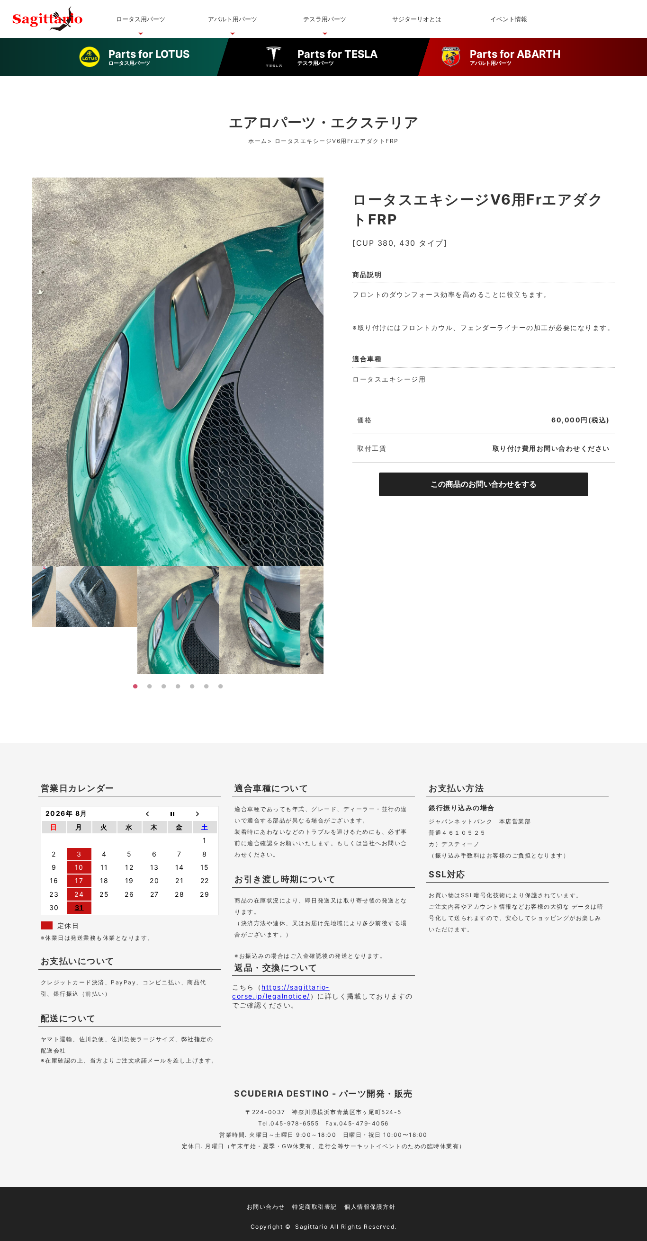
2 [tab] (149, 686)
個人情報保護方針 (369, 1206)
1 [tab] (135, 686)
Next (330, 623)
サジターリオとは (416, 19)
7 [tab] (220, 686)
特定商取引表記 (314, 1206)
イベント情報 (508, 19)
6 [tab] (206, 686)
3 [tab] (164, 686)
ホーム (258, 140)
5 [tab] (192, 686)
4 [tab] (178, 686)
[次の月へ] (205, 813)
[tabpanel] (178, 620)
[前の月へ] (155, 813)
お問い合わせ (266, 1206)
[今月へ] (180, 813)
